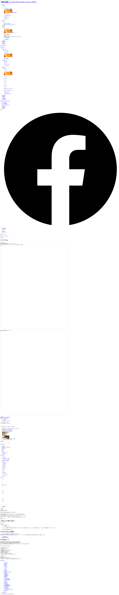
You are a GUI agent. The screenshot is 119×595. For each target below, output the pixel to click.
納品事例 (5, 570)
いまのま (11, 430)
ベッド (8, 34)
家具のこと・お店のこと (6, 447)
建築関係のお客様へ (5, 537)
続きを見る (4, 529)
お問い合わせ (2, 560)
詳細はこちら (2, 518)
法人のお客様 (4, 102)
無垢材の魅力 (14, 12)
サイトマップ (4, 105)
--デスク (5, 569)
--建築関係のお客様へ (7, 585)
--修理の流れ (6, 574)
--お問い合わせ (6, 588)
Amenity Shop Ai (5, 593)
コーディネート (12, 24)
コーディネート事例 (7, 571)
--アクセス (6, 577)
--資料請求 (6, 590)
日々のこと (4, 448)
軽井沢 (10, 429)
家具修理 (3, 95)
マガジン (5, 581)
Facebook (3, 106)
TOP (3, 4)
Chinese (11, 439)
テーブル (13, 32)
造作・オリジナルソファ (17, 36)
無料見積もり (4, 592)
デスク (8, 35)
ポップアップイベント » (6, 420)
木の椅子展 (4, 99)
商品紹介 (3, 25)
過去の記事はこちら (9, 529)
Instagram (3, 107)
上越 (14, 438)
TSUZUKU (4, 43)
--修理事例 (6, 575)
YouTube (3, 108)
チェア (8, 28)
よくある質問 (4, 103)
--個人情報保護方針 (7, 579)
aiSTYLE (3, 20)
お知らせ (3, 446)
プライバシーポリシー (6, 104)
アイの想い (10, 8)
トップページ (6, 562)
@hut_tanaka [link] (2, 244)
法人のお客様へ (4, 536)
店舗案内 (3, 96)
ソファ (8, 33)
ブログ (3, 97)
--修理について (6, 573)
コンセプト (4, 5)
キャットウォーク (16, 428)
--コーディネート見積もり (8, 589)
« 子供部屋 (4, 419)
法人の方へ (6, 583)
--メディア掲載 (6, 578)
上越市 (10, 431)
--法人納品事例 (6, 584)
